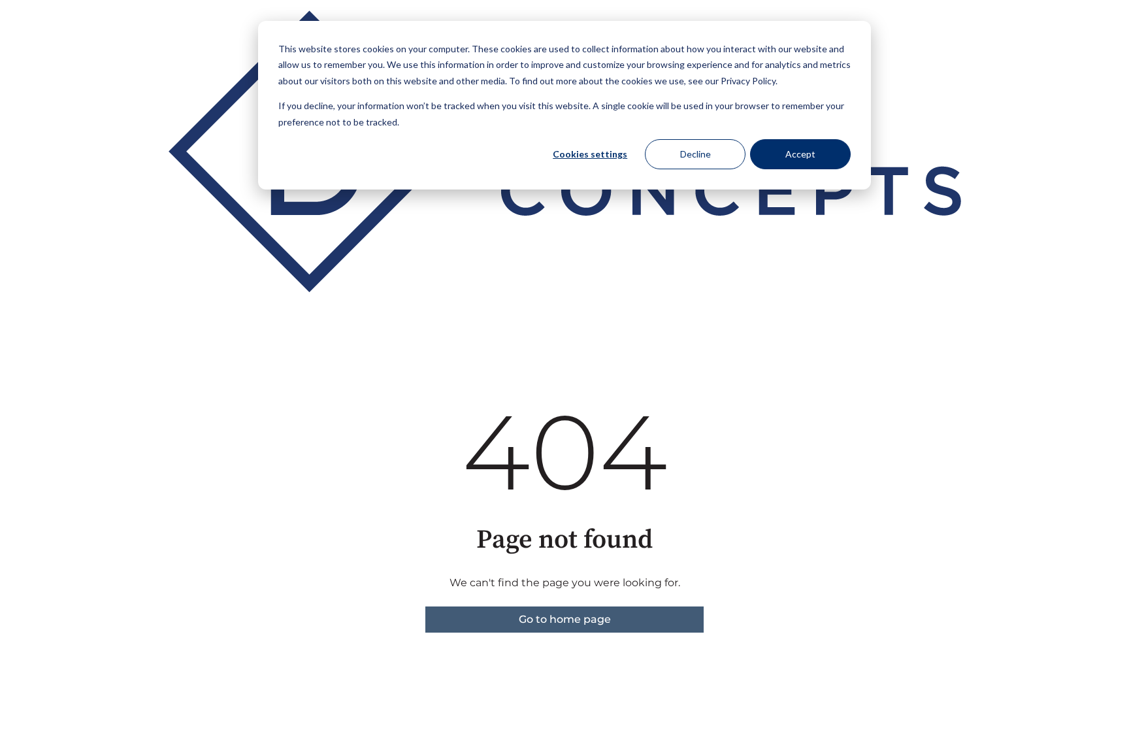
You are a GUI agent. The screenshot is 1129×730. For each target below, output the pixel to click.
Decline (695, 153)
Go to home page (565, 619)
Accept (800, 153)
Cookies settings (590, 153)
